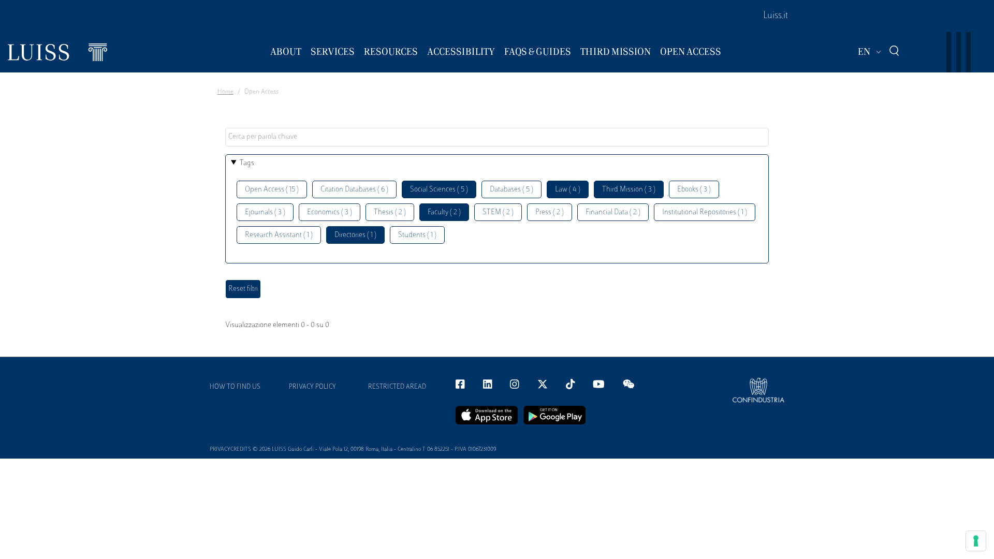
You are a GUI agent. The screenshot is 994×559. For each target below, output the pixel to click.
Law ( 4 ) (567, 190)
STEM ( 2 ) (498, 212)
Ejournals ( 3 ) (265, 212)
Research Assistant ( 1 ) (279, 235)
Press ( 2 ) (549, 212)
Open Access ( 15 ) (272, 190)
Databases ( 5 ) (511, 190)
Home (225, 92)
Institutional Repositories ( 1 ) (704, 212)
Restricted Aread (397, 387)
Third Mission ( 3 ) (628, 190)
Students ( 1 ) (417, 235)
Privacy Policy (312, 387)
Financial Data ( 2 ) (613, 212)
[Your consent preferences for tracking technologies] (976, 541)
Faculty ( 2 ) (444, 212)
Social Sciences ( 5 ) (439, 190)
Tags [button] (247, 163)
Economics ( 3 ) (329, 212)
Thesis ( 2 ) (390, 212)
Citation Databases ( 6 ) (354, 190)
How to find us (235, 387)
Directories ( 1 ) (355, 235)
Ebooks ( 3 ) (694, 190)
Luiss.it (775, 16)
